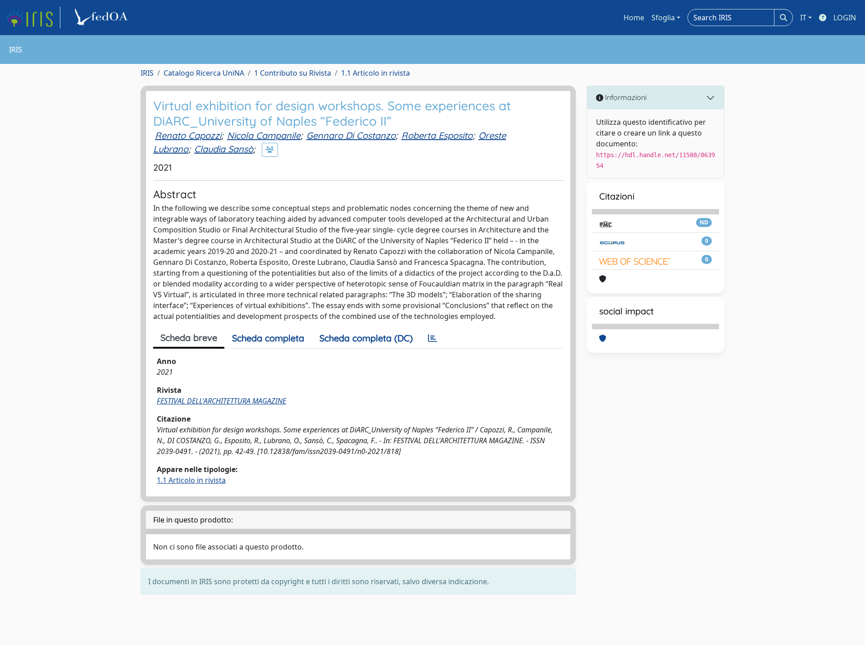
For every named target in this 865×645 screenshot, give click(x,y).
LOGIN (844, 18)
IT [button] (803, 18)
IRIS (147, 73)
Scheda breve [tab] (188, 337)
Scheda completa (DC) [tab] (366, 338)
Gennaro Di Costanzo (351, 135)
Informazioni (624, 97)
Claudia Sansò (223, 148)
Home (634, 18)
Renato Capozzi (188, 135)
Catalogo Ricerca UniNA (204, 73)
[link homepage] (32, 17)
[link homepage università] (103, 17)
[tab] (432, 338)
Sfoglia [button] (663, 18)
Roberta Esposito (437, 135)
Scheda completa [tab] (268, 338)
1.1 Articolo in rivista (375, 73)
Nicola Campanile (263, 135)
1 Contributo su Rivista (292, 73)
